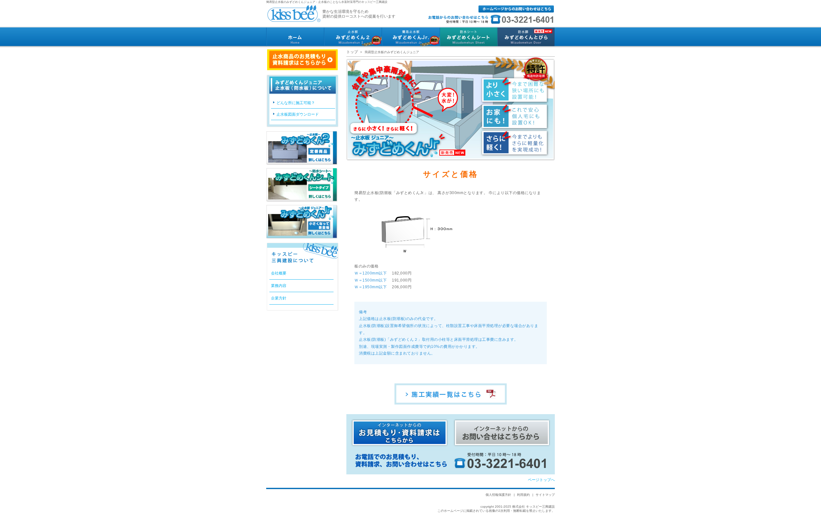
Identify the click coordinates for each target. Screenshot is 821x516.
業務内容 (278, 285)
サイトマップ (545, 494)
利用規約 (523, 494)
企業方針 (278, 298)
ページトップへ (541, 480)
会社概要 (278, 273)
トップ (352, 52)
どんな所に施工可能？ (295, 103)
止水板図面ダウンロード (297, 114)
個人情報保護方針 (498, 494)
